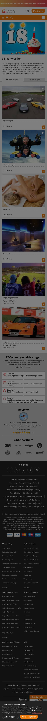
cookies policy (37, 713)
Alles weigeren (10, 717)
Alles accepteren (29, 717)
